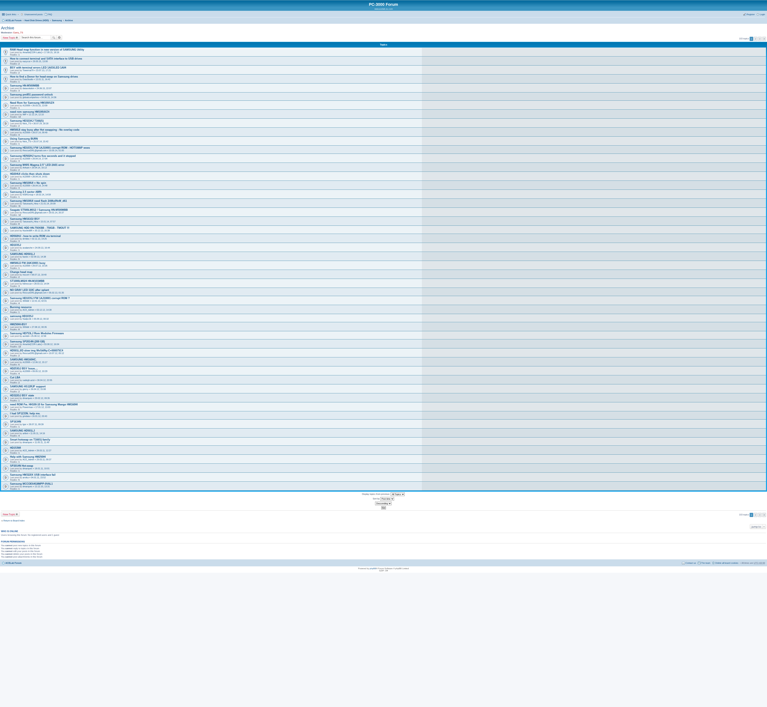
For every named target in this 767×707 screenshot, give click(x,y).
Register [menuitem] (751, 14)
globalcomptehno (31, 97)
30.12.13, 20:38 (42, 230)
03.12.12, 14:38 (44, 310)
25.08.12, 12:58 (38, 336)
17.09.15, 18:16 (51, 52)
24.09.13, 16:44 (42, 248)
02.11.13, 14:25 (39, 239)
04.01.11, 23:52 (38, 477)
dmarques (27, 398)
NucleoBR (27, 230)
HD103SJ (15, 245)
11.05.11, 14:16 (37, 433)
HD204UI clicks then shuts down (30, 173)
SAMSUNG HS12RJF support (28, 386)
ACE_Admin (28, 310)
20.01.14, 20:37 (56, 212)
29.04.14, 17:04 (39, 158)
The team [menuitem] (705, 563)
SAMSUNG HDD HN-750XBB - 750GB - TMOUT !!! (39, 227)
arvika (26, 477)
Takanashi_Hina (30, 203)
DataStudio (28, 79)
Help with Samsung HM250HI (28, 456)
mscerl (26, 274)
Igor (24, 424)
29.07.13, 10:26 (39, 266)
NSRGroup (28, 194)
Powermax (28, 407)
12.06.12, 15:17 (39, 362)
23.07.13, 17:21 (43, 70)
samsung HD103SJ (21, 316)
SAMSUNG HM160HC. (23, 359)
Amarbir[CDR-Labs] (32, 52)
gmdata (26, 416)
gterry (25, 389)
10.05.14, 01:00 (56, 150)
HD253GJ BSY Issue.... (24, 368)
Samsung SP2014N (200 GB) (27, 341)
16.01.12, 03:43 (39, 416)
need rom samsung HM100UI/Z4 (29, 111)
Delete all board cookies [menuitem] (726, 563)
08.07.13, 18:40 (39, 274)
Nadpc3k (27, 319)
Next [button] (764, 39)
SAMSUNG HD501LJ (22, 254)
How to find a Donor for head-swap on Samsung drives (44, 76)
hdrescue (27, 283)
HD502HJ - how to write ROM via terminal (35, 236)
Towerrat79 (28, 70)
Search (54, 37)
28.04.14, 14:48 (39, 185)
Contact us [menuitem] (691, 563)
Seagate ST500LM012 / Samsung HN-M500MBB (39, 209)
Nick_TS (27, 123)
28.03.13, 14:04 (41, 283)
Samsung (57, 20)
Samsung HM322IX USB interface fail (33, 474)
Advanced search (59, 37)
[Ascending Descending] (383, 503)
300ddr (26, 301)
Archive (69, 20)
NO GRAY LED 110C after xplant (29, 289)
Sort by (376, 498)
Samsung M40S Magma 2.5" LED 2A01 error (37, 164)
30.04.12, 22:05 (44, 380)
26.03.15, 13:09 (39, 105)
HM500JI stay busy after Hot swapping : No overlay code (44, 129)
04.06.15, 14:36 (48, 97)
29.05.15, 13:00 (40, 61)
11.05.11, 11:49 (42, 442)
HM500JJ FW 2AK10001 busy (27, 263)
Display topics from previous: (376, 494)
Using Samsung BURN (24, 138)
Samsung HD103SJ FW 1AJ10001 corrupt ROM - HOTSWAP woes (50, 147)
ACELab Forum (13, 20)
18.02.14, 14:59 (43, 194)
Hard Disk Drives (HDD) (37, 20)
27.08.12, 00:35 (39, 327)
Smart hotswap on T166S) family (30, 439)
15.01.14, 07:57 (48, 221)
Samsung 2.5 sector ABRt (26, 191)
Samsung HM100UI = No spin (28, 182)
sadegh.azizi (29, 380)
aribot (25, 433)
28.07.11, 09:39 (36, 424)
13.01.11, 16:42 (43, 79)
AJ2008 (26, 105)
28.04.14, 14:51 (39, 176)
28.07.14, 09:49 (39, 132)
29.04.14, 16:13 (39, 167)
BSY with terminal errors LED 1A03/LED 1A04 (38, 67)
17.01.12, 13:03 (42, 407)
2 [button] (755, 39)
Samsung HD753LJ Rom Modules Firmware (37, 333)
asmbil (26, 336)
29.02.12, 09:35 (42, 398)
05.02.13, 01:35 (56, 292)
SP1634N (15, 421)
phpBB (373, 568)
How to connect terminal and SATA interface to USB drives (46, 58)
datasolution (28, 88)
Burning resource (21, 307)
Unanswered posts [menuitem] (33, 14)
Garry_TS (18, 32)
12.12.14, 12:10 (36, 114)
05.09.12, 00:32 (41, 319)
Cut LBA (15, 377)
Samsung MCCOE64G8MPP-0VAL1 (31, 483)
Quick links (11, 14)
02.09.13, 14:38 (38, 257)
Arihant (26, 167)
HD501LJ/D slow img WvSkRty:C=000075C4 (36, 350)
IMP (24, 114)
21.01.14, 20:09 (48, 203)
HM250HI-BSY (18, 324)
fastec (26, 257)
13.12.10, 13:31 (42, 486)
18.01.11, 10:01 (42, 468)
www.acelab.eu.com (384, 9)
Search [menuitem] (763, 20)
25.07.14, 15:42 (40, 141)
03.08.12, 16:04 (51, 344)
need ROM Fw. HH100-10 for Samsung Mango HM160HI (44, 404)
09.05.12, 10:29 (39, 371)
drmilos (26, 239)
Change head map (21, 271)
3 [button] (759, 39)
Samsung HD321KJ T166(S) (27, 120)
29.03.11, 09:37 (44, 459)
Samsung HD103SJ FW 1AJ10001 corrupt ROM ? (40, 298)
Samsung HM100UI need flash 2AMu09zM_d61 (38, 200)
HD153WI (15, 447)
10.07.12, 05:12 (56, 353)
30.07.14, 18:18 (40, 123)
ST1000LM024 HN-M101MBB (27, 280)
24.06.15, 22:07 (44, 88)
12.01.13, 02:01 (39, 301)
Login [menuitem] (762, 14)
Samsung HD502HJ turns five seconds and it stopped (43, 155)
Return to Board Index (14, 520)
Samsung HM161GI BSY (25, 218)
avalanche (28, 248)
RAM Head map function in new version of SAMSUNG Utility (47, 49)
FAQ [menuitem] (50, 14)
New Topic (9, 37)
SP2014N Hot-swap (21, 465)
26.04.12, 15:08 (38, 389)
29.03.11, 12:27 (44, 450)
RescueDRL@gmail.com (35, 150)
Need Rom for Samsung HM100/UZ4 (32, 102)
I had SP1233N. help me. (25, 413)
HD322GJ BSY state (22, 395)
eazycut (26, 61)
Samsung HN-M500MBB (24, 85)
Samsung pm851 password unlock (31, 94)
